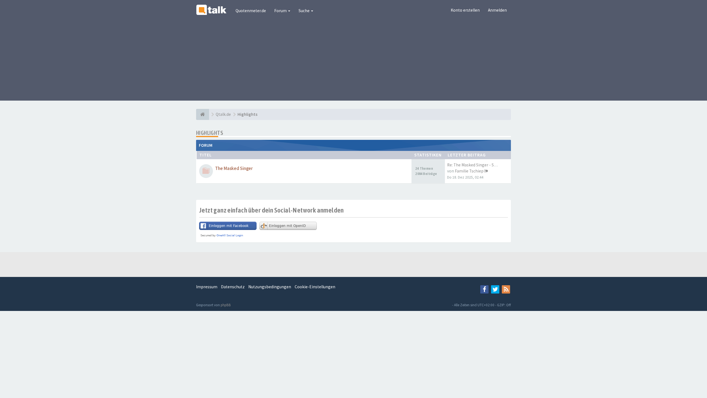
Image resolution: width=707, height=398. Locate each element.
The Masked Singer (234, 168)
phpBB (226, 305)
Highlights (209, 133)
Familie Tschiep (469, 171)
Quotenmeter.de (251, 10)
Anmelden (497, 10)
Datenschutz (233, 286)
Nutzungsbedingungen (269, 286)
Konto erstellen (465, 10)
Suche (304, 10)
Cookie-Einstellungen (315, 286)
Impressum (206, 286)
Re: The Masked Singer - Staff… (475, 164)
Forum (280, 10)
